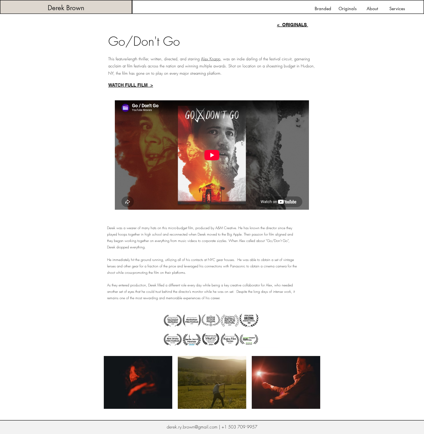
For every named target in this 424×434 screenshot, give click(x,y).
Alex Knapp (210, 58)
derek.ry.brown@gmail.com (192, 427)
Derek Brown (66, 7)
